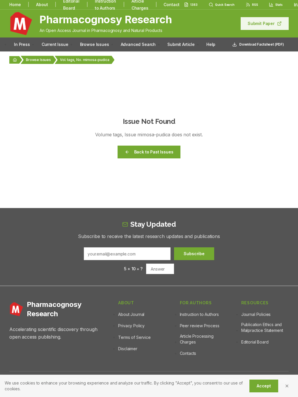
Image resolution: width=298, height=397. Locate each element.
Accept (264, 385)
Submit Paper (261, 23)
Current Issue (55, 44)
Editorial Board (255, 341)
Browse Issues (94, 44)
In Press (22, 44)
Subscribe (194, 253)
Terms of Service (134, 337)
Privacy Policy (131, 325)
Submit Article (181, 44)
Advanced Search (138, 44)
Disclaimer (127, 348)
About (42, 4)
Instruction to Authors (199, 314)
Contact (171, 4)
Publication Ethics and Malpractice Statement (262, 327)
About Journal (131, 314)
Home (15, 4)
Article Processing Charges (197, 339)
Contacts (188, 353)
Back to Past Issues (153, 151)
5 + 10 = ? (133, 268)
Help (210, 44)
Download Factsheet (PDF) (261, 44)
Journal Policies (256, 314)
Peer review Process (199, 325)
